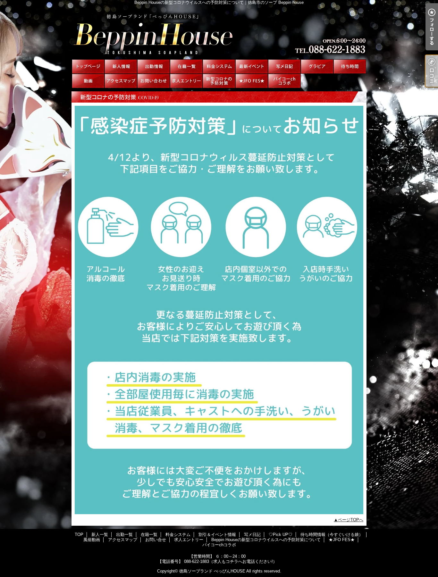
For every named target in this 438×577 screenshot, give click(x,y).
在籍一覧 (186, 66)
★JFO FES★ (251, 81)
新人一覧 (121, 66)
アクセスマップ (121, 81)
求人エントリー (186, 81)
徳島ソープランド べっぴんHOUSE (212, 571)
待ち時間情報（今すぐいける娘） (349, 66)
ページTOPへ (350, 519)
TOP (88, 66)
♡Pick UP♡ (317, 66)
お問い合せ (153, 81)
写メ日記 (284, 66)
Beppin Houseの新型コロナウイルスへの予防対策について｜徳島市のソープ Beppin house (219, 32)
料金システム (219, 66)
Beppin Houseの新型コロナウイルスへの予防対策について (219, 81)
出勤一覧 (153, 66)
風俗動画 (88, 81)
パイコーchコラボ (284, 81)
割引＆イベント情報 (251, 66)
